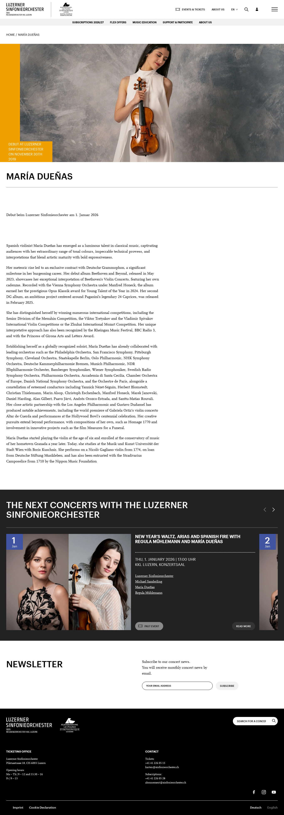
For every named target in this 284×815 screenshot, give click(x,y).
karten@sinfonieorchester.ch (162, 767)
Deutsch (256, 807)
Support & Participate (178, 22)
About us (218, 9)
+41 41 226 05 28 (155, 778)
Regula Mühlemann (148, 593)
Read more (243, 625)
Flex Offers (118, 22)
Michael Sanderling (148, 581)
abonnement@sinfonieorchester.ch (165, 782)
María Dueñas (145, 587)
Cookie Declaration (42, 807)
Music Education (145, 22)
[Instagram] (264, 792)
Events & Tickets (193, 9)
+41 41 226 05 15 (155, 763)
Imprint (18, 807)
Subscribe (227, 685)
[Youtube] (274, 792)
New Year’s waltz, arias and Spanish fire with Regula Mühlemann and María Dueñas (187, 539)
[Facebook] (254, 792)
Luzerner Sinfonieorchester (154, 576)
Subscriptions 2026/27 (88, 22)
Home (10, 34)
